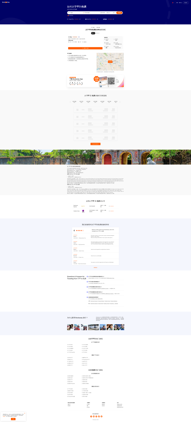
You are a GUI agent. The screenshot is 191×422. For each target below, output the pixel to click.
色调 (97, 27)
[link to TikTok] (99, 416)
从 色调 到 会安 (70, 377)
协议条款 (103, 405)
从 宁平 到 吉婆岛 (85, 344)
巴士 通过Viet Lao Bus (104, 288)
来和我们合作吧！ (120, 404)
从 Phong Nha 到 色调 (71, 396)
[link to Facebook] (91, 416)
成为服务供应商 (119, 405)
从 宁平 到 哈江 (84, 352)
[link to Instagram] (96, 416)
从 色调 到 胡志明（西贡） (86, 375)
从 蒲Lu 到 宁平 (84, 365)
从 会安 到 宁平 (84, 361)
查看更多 (95, 267)
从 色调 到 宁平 (70, 365)
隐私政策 (103, 404)
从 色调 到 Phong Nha (71, 383)
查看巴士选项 (86, 48)
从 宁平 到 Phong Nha (71, 352)
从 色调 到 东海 (84, 379)
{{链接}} (4, 416)
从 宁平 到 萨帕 (84, 346)
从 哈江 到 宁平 (84, 363)
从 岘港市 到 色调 (70, 390)
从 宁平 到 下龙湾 (85, 348)
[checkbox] (68, 15)
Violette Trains (77, 211)
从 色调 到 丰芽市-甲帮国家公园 (87, 377)
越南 (94, 27)
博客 (87, 405)
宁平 (92, 27)
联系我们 (69, 405)
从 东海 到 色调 (84, 388)
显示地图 (110, 61)
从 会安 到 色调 (70, 394)
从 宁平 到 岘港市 (70, 348)
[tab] (93, 33)
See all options (95, 144)
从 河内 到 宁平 (70, 357)
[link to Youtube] (101, 416)
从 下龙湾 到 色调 (85, 390)
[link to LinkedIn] (94, 416)
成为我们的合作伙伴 (120, 407)
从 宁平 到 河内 (70, 344)
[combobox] (75, 12)
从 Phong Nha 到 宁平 (85, 359)
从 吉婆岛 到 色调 (85, 394)
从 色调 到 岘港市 (70, 375)
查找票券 (119, 12)
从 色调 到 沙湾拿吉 (85, 383)
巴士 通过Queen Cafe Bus (109, 293)
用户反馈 (88, 407)
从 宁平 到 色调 (70, 346)
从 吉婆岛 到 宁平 (70, 363)
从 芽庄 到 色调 (84, 396)
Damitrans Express (76, 206)
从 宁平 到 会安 (70, 350)
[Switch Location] (83, 13)
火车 (111, 183)
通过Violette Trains (110, 278)
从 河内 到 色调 (70, 392)
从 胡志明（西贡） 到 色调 (86, 392)
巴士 (111, 193)
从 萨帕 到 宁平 (70, 359)
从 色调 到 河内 (70, 381)
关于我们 (88, 404)
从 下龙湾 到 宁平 (70, 361)
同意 (13, 419)
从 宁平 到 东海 (84, 350)
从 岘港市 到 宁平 (85, 357)
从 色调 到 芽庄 (84, 381)
